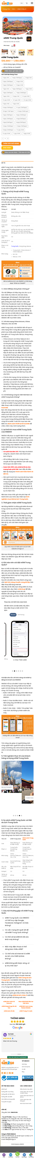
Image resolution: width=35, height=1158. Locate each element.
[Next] (30, 32)
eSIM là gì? (4, 1089)
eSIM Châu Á (22, 9)
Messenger (24, 1157)
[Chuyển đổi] (3, 918)
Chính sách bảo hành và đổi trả (26, 1096)
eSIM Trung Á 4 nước (25, 1011)
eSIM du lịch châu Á (20, 995)
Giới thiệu (24, 1064)
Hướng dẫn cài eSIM (6, 1096)
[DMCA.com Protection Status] (28, 1078)
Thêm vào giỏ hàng (11, 143)
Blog (23, 1071)
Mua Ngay (7, 148)
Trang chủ (6, 9)
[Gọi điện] (17, 1154)
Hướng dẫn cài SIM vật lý (8, 1094)
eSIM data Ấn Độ (9, 1011)
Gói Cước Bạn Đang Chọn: (9, 74)
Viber (4, 1157)
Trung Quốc (15, 246)
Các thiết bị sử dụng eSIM (8, 1099)
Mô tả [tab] (3, 163)
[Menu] (32, 3)
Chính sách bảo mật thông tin (25, 1100)
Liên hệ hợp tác (26, 1066)
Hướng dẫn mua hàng (7, 1091)
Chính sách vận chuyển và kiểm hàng (26, 1092)
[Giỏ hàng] (27, 3)
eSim (13, 9)
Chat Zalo (10, 1157)
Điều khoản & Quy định (26, 1089)
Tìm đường (31, 1157)
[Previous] (4, 32)
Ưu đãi (23, 1069)
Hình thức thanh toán (26, 1103)
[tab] (13, 615)
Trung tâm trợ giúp (6, 1101)
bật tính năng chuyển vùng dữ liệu (17, 582)
